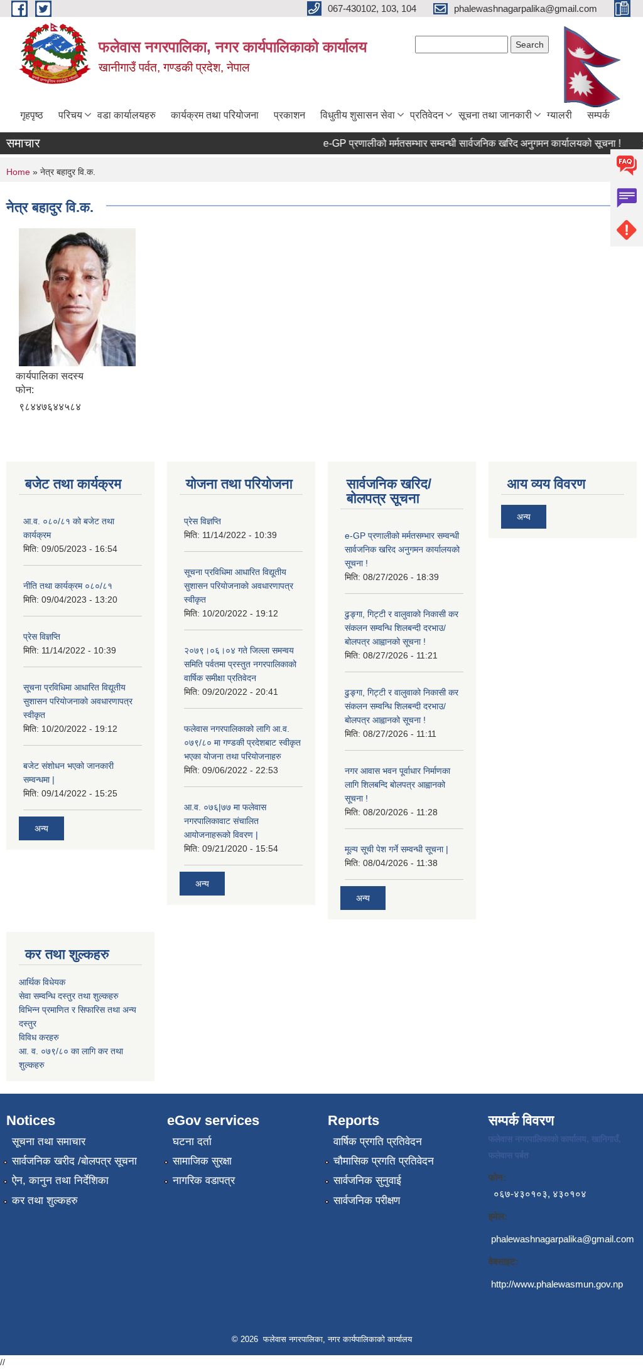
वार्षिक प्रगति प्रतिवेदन (377, 1142)
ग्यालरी (559, 115)
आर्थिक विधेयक (42, 982)
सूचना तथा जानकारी (495, 115)
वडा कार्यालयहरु (126, 115)
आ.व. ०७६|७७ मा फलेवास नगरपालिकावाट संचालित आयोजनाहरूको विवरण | (225, 821)
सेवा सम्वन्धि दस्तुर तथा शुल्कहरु (69, 996)
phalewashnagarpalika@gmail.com (562, 1239)
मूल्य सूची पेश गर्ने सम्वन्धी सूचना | (396, 849)
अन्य (41, 828)
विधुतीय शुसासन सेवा (357, 115)
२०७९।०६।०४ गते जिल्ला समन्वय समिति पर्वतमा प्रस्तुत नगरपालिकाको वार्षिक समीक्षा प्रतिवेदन (240, 664)
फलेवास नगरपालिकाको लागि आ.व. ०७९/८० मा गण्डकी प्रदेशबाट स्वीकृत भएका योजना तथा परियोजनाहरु (242, 742)
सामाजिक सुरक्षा (202, 1161)
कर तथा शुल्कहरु (45, 1201)
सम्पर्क (598, 115)
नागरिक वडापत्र (204, 1181)
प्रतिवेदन (426, 115)
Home (18, 172)
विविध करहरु (39, 1037)
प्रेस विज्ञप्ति (41, 637)
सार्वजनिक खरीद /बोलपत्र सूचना (74, 1161)
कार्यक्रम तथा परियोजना (215, 115)
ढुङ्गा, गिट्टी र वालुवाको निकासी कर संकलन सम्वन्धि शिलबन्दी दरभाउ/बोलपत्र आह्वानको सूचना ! (401, 628)
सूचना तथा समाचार (48, 1142)
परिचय (70, 115)
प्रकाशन (289, 115)
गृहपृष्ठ (31, 115)
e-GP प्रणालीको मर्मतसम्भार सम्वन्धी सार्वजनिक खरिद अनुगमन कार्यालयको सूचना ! (462, 143)
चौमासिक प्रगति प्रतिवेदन (383, 1161)
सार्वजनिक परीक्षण (366, 1201)
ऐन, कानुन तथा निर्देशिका (60, 1181)
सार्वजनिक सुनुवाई (367, 1181)
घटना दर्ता (192, 1142)
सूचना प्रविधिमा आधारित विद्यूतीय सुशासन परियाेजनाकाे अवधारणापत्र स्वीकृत (77, 701)
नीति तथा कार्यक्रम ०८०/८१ (67, 586)
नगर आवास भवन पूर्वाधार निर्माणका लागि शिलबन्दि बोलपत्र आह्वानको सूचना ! (397, 784)
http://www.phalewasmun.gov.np (557, 1284)
